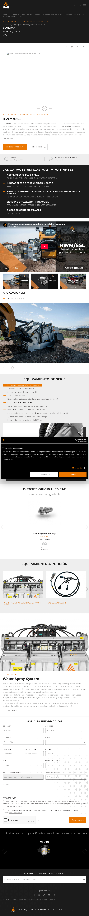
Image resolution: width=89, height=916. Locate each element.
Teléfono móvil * (52, 772)
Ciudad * (49, 749)
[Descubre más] (5, 36)
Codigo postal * (31, 749)
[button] (34, 108)
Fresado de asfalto (17, 298)
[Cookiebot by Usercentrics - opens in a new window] (77, 440)
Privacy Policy (9, 798)
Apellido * (49, 726)
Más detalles (8, 139)
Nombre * (7, 726)
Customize (43, 474)
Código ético (73, 910)
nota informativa (19, 801)
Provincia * (7, 749)
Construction (27, 14)
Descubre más (9, 711)
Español (45, 891)
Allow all (72, 474)
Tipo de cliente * (52, 761)
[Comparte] (83, 46)
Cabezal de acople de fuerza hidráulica (49, 14)
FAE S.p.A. (5, 14)
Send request (78, 820)
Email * (5, 761)
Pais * (47, 737)
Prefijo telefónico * (12, 772)
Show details (77, 468)
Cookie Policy (63, 910)
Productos (15, 14)
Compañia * (7, 737)
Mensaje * (7, 784)
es (80, 5)
